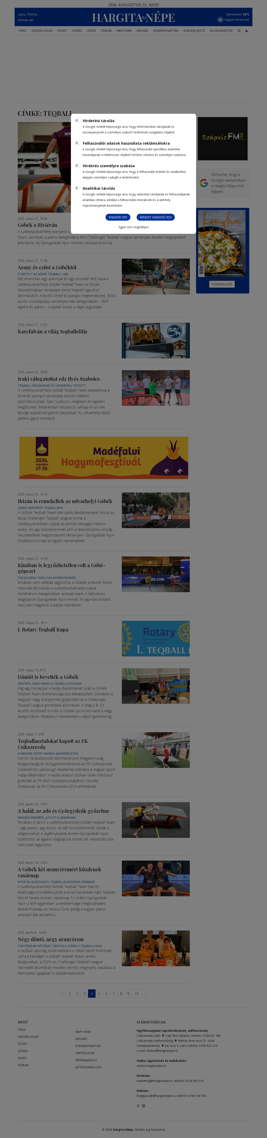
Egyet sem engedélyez (133, 227)
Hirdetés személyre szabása (109, 165)
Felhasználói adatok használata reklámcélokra (126, 143)
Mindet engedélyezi (156, 217)
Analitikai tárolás (99, 188)
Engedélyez (118, 217)
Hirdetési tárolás (99, 120)
